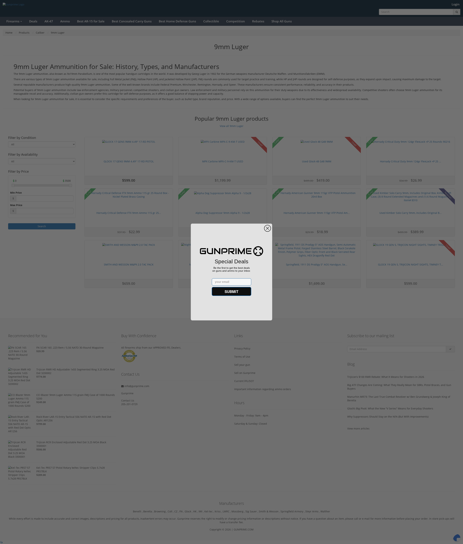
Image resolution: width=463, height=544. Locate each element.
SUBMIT (231, 291)
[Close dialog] (267, 228)
